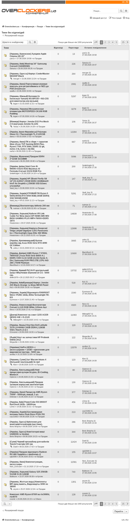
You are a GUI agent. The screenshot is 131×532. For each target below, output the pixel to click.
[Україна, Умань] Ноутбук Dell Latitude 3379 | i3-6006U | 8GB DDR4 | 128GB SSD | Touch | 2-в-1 (28, 327)
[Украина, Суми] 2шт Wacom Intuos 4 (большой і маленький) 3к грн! (28, 360)
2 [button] (105, 42)
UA (123, 2)
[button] (95, 42)
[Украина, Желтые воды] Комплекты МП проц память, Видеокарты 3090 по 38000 (29, 484)
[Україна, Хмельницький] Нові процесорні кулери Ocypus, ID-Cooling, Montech (29, 372)
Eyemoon (14, 300)
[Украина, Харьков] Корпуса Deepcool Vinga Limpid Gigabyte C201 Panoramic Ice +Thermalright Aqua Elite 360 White (29, 230)
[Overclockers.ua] (29, 11)
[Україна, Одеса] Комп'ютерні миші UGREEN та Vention (27, 433)
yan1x (12, 58)
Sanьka (13, 68)
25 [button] (123, 42)
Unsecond (14, 161)
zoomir (12, 499)
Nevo (12, 309)
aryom (16, 489)
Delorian (13, 397)
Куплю (40, 248)
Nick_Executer (16, 466)
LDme (12, 407)
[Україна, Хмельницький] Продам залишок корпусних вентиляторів (26, 383)
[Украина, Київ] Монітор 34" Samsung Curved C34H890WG (28, 65)
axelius (13, 354)
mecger (16, 79)
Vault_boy (14, 188)
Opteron (13, 377)
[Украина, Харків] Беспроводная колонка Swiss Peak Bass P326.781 (27, 413)
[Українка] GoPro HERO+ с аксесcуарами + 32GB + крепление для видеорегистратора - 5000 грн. (29, 349)
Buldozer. (13, 476)
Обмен (38, 499)
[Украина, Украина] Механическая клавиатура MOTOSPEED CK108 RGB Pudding (28, 111)
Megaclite (14, 342)
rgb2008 (13, 457)
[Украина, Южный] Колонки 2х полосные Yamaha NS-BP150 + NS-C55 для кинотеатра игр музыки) (29, 98)
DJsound (13, 332)
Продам (38, 58)
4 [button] (112, 42)
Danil (15, 447)
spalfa (12, 91)
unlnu (15, 248)
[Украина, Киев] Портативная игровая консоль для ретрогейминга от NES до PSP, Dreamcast (29, 86)
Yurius (15, 127)
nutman (16, 208)
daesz (12, 136)
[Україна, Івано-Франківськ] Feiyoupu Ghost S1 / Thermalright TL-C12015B (28, 133)
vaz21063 (14, 417)
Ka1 (11, 287)
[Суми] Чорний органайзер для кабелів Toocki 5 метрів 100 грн (29, 443)
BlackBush (14, 265)
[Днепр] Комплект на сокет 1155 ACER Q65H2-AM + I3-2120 (29, 316)
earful (12, 151)
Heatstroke (14, 223)
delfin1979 (14, 277)
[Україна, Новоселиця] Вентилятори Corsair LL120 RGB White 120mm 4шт (28, 306)
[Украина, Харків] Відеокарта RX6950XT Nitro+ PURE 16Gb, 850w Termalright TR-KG (29, 295)
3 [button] (109, 42)
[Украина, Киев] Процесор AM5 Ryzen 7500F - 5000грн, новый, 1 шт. (28, 393)
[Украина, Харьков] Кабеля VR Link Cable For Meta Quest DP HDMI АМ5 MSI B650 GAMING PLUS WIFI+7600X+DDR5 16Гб (29, 217)
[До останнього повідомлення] (89, 53)
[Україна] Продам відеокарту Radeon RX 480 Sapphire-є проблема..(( (28, 453)
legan (15, 104)
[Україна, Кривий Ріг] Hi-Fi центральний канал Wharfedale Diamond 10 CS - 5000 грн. (29, 272)
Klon (15, 365)
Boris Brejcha (15, 426)
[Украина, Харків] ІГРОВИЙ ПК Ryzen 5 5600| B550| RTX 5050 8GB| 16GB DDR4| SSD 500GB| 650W (29, 195)
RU (127, 2)
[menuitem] (126, 18)
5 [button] (116, 42)
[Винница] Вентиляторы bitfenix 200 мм (29, 206)
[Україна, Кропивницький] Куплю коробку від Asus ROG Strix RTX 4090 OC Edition (28, 243)
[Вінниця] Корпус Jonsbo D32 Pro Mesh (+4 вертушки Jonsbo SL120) (29, 122)
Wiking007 (17, 320)
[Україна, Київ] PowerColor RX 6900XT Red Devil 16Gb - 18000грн (28, 403)
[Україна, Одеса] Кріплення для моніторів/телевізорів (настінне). (26, 423)
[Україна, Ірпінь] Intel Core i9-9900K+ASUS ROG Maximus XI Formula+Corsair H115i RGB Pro (25, 168)
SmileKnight (14, 173)
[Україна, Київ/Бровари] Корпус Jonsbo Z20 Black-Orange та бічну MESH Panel (29, 283)
